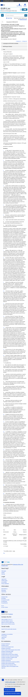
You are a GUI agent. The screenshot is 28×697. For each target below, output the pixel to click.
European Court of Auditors (6, 652)
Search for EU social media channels (8, 629)
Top (4, 553)
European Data (4, 596)
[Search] (25, 15)
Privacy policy (4, 635)
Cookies (3, 638)
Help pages (3, 571)
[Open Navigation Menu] (2, 15)
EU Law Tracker (4, 607)
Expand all (19, 41)
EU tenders (3, 598)
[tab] (14, 43)
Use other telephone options (7, 621)
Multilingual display (7, 46)
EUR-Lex (5, 8)
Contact (3, 572)
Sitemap (3, 574)
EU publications (4, 602)
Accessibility (4, 582)
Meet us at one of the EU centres (8, 624)
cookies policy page (10, 682)
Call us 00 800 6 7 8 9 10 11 (6, 619)
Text (4, 49)
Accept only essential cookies (12, 693)
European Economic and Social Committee (10, 655)
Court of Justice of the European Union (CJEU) (10, 649)
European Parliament (5, 643)
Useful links (3, 591)
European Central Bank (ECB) (7, 651)
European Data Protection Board (7, 663)
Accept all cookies (9, 689)
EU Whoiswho (4, 601)
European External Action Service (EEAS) (9, 654)
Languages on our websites (7, 634)
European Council (4, 645)
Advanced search (23, 19)
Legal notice (3, 579)
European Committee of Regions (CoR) (9, 657)
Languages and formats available (10, 43)
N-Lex (2, 605)
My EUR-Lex (19, 5)
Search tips (9, 18)
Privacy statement (5, 583)
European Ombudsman (6, 660)
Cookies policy (4, 580)
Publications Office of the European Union (9, 666)
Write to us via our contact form (7, 622)
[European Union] (4, 612)
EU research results (5, 599)
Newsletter (3, 590)
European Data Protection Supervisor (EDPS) (10, 661)
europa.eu (11, 614)
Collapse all (24, 41)
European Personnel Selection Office (8, 664)
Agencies (3, 667)
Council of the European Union (7, 646)
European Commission (6, 648)
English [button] (25, 5)
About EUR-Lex (4, 588)
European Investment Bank (6, 658)
